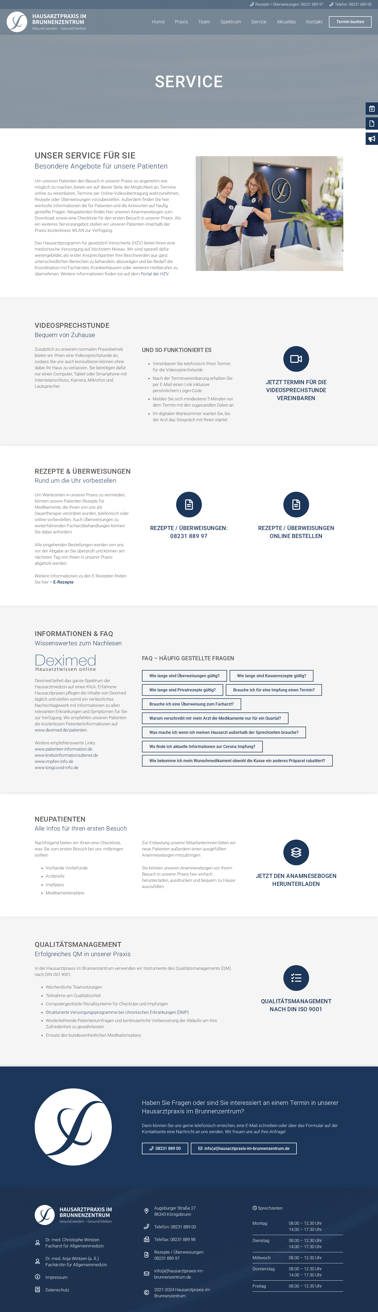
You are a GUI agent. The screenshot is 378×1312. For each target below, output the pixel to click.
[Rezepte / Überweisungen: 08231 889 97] (149, 1255)
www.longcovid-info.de (56, 767)
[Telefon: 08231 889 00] (149, 1227)
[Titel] (46, 22)
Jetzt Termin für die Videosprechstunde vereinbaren (296, 390)
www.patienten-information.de (63, 749)
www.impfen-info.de (54, 761)
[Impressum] (40, 1277)
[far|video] (296, 359)
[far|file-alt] (189, 504)
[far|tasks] (296, 978)
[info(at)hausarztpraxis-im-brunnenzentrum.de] (149, 1274)
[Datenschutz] (40, 1290)
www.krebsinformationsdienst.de (66, 755)
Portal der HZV (154, 273)
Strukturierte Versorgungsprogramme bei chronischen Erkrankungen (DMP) (117, 1012)
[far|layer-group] (296, 852)
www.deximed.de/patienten (61, 730)
